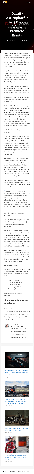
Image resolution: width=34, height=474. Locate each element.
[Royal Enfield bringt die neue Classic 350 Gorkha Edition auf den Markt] (17, 424)
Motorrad (9, 309)
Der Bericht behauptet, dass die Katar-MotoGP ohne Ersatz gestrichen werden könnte (16, 457)
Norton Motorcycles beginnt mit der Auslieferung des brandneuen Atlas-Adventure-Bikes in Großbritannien (15, 402)
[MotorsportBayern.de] (5, 2)
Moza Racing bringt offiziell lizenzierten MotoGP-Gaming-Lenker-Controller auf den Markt (16, 373)
